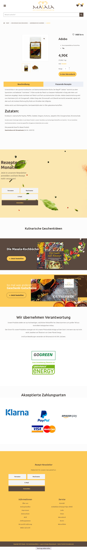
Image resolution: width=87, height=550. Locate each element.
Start (7, 23)
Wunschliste (62, 524)
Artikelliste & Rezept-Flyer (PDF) (61, 507)
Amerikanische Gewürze (37, 23)
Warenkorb (62, 517)
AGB (25, 517)
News (62, 514)
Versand (63, 63)
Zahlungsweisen (25, 521)
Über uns (25, 503)
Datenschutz (25, 514)
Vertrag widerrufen (43, 548)
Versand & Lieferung (25, 524)
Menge (60, 68)
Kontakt (62, 503)
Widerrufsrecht (25, 528)
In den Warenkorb (67, 74)
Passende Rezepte (63, 84)
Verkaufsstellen (25, 507)
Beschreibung (23, 84)
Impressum (25, 510)
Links (62, 510)
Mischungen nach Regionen (19, 23)
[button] (81, 5)
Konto (62, 521)
